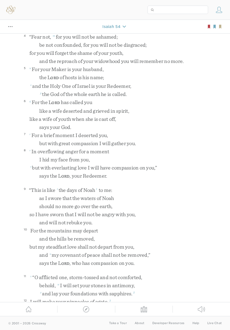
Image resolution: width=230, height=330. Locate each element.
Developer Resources (168, 323)
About (139, 323)
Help (195, 323)
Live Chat (214, 323)
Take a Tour (118, 323)
